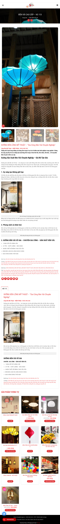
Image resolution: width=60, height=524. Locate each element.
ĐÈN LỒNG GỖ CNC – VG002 (10, 505)
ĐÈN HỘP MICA (17, 267)
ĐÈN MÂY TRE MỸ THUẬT (27, 267)
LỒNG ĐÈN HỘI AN (33, 17)
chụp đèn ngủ (13, 270)
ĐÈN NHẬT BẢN (37, 267)
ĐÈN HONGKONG (10, 267)
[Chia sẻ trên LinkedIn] (16, 278)
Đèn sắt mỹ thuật (9, 259)
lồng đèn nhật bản (46, 263)
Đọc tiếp (10, 421)
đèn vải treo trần (19, 273)
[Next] (55, 77)
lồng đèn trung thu (36, 273)
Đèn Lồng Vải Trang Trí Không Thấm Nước (30, 476)
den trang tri (25, 270)
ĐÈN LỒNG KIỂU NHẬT (38, 270)
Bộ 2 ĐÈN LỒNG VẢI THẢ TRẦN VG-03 (30, 415)
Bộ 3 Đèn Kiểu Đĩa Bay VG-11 (10, 445)
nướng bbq (6, 264)
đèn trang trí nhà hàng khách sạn (49, 272)
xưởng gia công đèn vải (27, 264)
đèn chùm (30, 270)
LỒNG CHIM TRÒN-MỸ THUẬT (10, 415)
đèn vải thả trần (23, 263)
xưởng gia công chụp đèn (17, 275)
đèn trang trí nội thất (10, 382)
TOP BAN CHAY (12, 264)
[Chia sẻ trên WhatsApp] (2, 278)
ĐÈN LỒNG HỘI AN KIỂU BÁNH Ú (29, 446)
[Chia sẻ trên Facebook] (5, 278)
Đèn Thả (33, 259)
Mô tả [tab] (4, 289)
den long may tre (15, 261)
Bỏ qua (38, 522)
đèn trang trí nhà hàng (49, 261)
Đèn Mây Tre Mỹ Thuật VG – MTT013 (49, 476)
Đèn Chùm (22, 259)
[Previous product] (31, 20)
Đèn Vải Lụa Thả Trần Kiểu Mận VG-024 (49, 415)
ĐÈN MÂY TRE (28, 272)
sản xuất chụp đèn (53, 273)
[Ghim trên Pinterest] (14, 278)
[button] (3, 5)
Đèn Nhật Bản (28, 259)
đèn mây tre (21, 261)
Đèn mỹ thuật (27, 261)
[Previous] (4, 77)
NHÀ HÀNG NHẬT (44, 273)
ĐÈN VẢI (43, 267)
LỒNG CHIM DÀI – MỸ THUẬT (10, 475)
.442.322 (14, 148)
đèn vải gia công (16, 263)
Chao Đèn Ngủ (17, 259)
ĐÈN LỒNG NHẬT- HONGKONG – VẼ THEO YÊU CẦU (49, 446)
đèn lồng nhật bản (48, 270)
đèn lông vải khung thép (19, 272)
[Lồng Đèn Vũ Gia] (30, 5)
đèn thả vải (33, 261)
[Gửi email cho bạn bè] (11, 278)
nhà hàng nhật (13, 383)
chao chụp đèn (6, 270)
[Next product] (28, 20)
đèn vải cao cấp (9, 263)
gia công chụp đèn (38, 263)
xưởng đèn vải (18, 264)
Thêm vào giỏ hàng (30, 421)
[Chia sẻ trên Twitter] (8, 278)
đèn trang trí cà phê (40, 261)
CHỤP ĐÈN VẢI (8, 261)
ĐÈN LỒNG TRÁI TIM (8, 272)
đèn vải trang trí (30, 263)
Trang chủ (24, 17)
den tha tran (19, 270)
